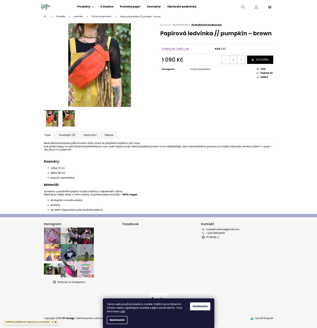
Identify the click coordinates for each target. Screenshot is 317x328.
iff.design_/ (212, 237)
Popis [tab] (48, 135)
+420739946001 (215, 233)
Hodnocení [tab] (90, 135)
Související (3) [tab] (67, 135)
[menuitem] (85, 6)
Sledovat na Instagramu (71, 282)
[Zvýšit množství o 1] (241, 60)
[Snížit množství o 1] (225, 60)
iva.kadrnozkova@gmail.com (222, 229)
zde (122, 311)
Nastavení (117, 320)
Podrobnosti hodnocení (207, 24)
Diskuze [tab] (109, 135)
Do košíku (262, 59)
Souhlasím (200, 306)
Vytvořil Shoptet (264, 318)
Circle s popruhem (200, 69)
